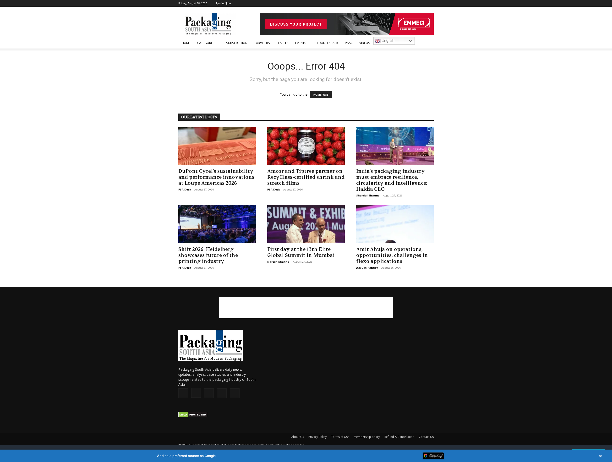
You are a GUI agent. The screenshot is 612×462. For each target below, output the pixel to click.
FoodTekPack (327, 43)
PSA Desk (184, 189)
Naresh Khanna (278, 261)
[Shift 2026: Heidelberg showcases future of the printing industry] (217, 224)
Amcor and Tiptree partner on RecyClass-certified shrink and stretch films (305, 177)
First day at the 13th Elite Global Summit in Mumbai (301, 252)
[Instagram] (406, 3)
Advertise (264, 43)
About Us (297, 437)
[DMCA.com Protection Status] (192, 416)
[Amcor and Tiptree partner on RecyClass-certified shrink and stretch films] (306, 146)
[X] (422, 3)
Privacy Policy (317, 437)
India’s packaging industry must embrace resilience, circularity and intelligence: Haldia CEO (391, 180)
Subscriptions (237, 43)
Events (300, 43)
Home (186, 43)
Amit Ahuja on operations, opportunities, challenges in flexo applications (392, 255)
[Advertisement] (306, 307)
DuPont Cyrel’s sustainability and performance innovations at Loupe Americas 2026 (216, 177)
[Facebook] (398, 3)
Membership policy (367, 437)
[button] (428, 43)
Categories (206, 43)
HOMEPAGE (320, 94)
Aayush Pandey (367, 267)
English (387, 40)
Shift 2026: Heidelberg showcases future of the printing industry (208, 255)
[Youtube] (430, 3)
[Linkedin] (414, 3)
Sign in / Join (223, 3)
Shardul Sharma (368, 195)
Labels (283, 43)
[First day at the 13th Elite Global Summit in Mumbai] (306, 224)
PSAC (349, 43)
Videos (364, 43)
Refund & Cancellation (399, 437)
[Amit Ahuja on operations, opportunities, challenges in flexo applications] (395, 224)
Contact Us (426, 437)
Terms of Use (340, 437)
